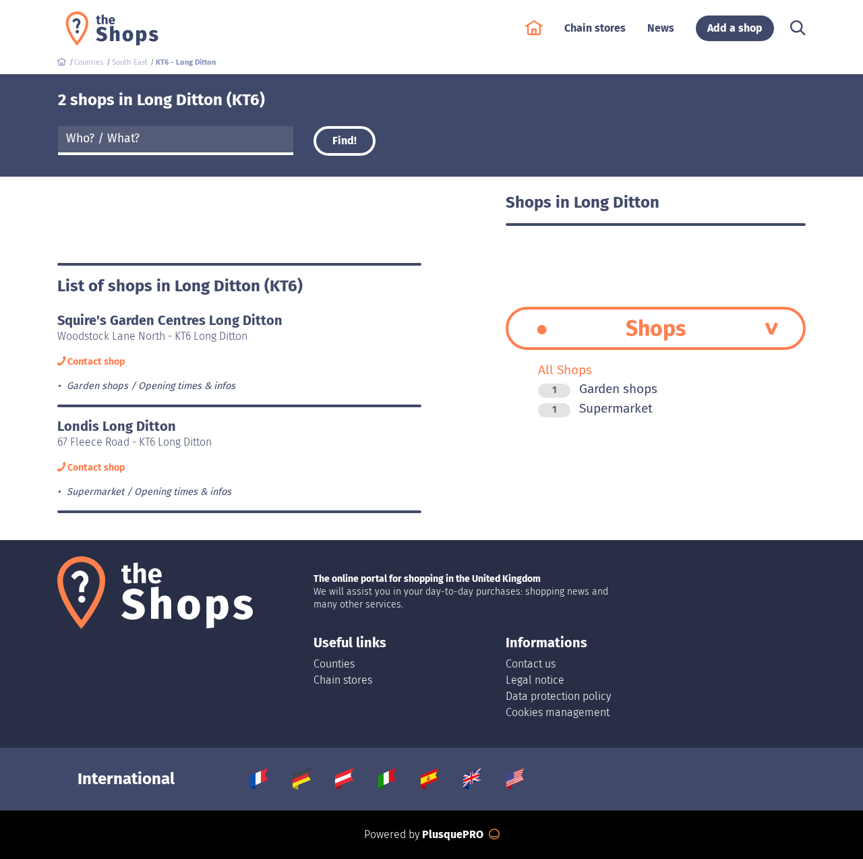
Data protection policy (558, 696)
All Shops (565, 370)
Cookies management (557, 712)
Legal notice (535, 680)
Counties (334, 663)
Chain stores (343, 680)
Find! (344, 140)
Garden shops (604, 388)
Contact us (531, 663)
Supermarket (602, 408)
